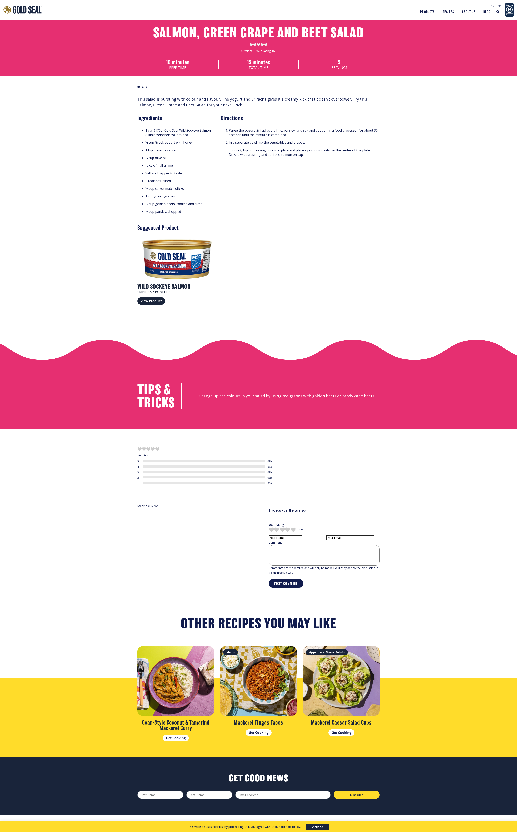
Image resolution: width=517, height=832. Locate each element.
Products (427, 12)
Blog (487, 12)
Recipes (448, 12)
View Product (151, 301)
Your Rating (276, 525)
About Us (468, 12)
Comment (275, 542)
